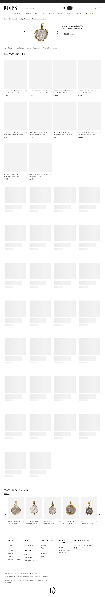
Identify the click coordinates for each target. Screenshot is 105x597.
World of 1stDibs (81, 14)
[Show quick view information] (25, 91)
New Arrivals (16, 14)
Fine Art (10, 551)
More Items (8, 48)
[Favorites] (96, 8)
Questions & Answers (14, 559)
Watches (60, 14)
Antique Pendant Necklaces (39, 19)
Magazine (83, 545)
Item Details (20, 48)
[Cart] (99, 8)
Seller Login (28, 557)
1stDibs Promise (62, 553)
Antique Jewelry (13, 19)
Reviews (43, 556)
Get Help (60, 547)
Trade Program (28, 545)
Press (42, 548)
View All (6, 494)
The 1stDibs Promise (50, 48)
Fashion (69, 14)
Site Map (45, 576)
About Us (44, 545)
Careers (43, 551)
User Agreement (24, 573)
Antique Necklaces (25, 19)
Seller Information (33, 48)
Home (5, 19)
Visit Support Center (64, 550)
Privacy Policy (34, 573)
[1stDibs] (10, 8)
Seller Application (29, 555)
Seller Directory (29, 560)
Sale (91, 14)
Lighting (37, 14)
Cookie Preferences (35, 576)
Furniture (27, 14)
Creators (10, 556)
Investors (44, 553)
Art (44, 14)
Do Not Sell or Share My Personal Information (17, 576)
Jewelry (51, 14)
